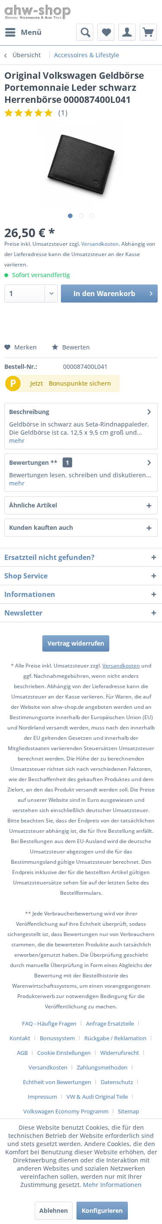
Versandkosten (100, 243)
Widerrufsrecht (119, 1053)
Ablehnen (53, 1210)
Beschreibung (29, 412)
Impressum (42, 1096)
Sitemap (128, 1111)
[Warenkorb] (148, 32)
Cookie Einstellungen (64, 1053)
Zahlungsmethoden (102, 1067)
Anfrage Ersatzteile (110, 1023)
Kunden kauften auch (41, 527)
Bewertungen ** (33, 462)
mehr (17, 440)
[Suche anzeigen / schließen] (84, 32)
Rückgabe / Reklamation (115, 1038)
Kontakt (20, 1038)
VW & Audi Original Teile (97, 1096)
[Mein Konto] (127, 32)
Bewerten (75, 347)
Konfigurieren (102, 1210)
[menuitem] (23, 32)
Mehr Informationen (112, 1185)
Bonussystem (57, 1038)
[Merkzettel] (105, 32)
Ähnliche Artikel (33, 505)
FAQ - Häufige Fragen (49, 1023)
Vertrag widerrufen (76, 643)
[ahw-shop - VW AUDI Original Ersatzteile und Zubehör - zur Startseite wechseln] (37, 11)
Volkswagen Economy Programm (65, 1111)
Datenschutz (117, 1082)
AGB (22, 1053)
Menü (31, 32)
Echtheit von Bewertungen (57, 1082)
